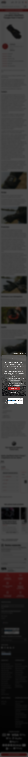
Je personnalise (14, 392)
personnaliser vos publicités (11, 383)
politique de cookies (15, 380)
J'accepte (14, 388)
